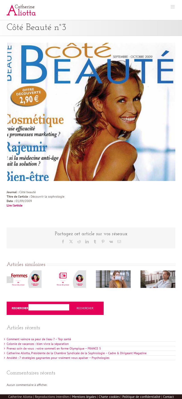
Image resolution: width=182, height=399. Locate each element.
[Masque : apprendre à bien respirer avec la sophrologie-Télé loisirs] (113, 272)
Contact (168, 397)
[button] (10, 279)
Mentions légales (84, 397)
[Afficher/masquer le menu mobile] (173, 6)
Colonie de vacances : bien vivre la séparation (38, 344)
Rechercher (20, 308)
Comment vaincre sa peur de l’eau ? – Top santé (39, 339)
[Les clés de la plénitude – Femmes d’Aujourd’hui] (24, 272)
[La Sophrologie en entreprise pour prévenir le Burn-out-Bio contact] (157, 272)
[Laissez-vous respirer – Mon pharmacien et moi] (68, 272)
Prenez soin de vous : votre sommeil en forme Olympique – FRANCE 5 (54, 348)
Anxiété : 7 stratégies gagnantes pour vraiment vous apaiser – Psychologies (58, 358)
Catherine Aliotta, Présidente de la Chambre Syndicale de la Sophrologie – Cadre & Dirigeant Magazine (76, 353)
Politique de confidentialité (141, 397)
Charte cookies (109, 397)
